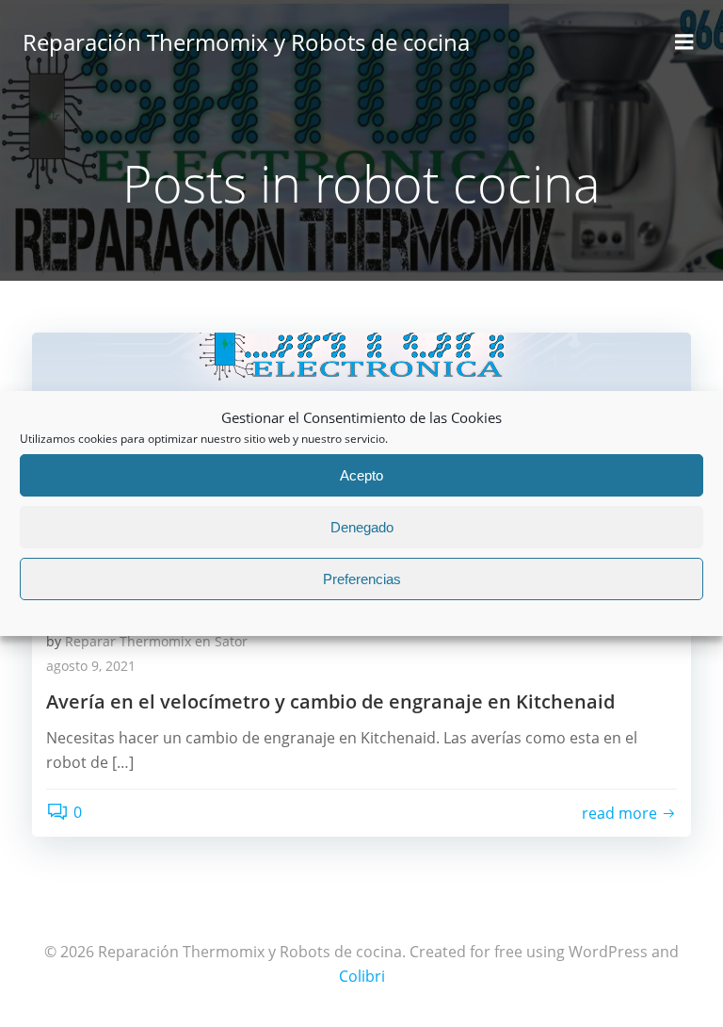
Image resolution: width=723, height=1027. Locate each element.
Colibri (362, 976)
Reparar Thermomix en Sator (156, 641)
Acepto (361, 475)
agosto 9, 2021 (91, 666)
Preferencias (362, 579)
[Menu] (684, 42)
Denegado (362, 527)
